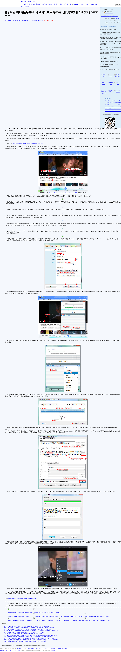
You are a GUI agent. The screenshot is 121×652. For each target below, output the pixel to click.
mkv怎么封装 (12, 598)
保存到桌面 (18, 20)
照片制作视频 (63, 648)
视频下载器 (59, 4)
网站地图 (19, 648)
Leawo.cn (2, 650)
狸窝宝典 (26, 6)
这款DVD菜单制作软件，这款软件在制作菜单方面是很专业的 (19, 633)
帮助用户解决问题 (44, 626)
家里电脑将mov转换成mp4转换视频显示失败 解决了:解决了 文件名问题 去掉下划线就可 (26, 636)
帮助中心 (51, 636)
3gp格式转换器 (37, 648)
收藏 (12, 20)
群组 (82, 4)
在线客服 (40, 20)
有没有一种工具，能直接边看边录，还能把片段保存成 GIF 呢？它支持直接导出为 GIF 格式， (28, 639)
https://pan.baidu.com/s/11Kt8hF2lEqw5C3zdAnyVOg (63, 193)
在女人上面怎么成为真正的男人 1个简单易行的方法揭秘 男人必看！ (21, 626)
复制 (9, 20)
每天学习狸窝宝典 (22, 598)
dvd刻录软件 (39, 633)
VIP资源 (65, 4)
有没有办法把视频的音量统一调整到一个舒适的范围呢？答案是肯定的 (22, 641)
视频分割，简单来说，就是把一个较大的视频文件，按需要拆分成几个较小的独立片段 (26, 627)
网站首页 (25, 4)
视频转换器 (32, 4)
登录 (34, 1)
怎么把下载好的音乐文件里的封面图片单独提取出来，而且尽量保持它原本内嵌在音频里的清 (27, 630)
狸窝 (6, 20)
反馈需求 (34, 20)
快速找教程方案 (26, 20)
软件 (87, 4)
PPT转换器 (51, 4)
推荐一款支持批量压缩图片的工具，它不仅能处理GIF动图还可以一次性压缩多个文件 (26, 638)
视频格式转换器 (30, 648)
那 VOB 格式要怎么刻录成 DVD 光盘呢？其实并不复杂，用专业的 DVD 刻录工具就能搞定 (27, 635)
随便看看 (77, 4)
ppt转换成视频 (50, 648)
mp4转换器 (44, 648)
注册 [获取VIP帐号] (26, 1)
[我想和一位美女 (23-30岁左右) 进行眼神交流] (101, 7)
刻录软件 (38, 4)
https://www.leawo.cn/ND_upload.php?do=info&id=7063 (28, 143)
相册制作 (45, 4)
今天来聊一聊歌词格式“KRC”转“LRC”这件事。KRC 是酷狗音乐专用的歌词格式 (24, 629)
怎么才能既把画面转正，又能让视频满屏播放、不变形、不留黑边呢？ (22, 632)
